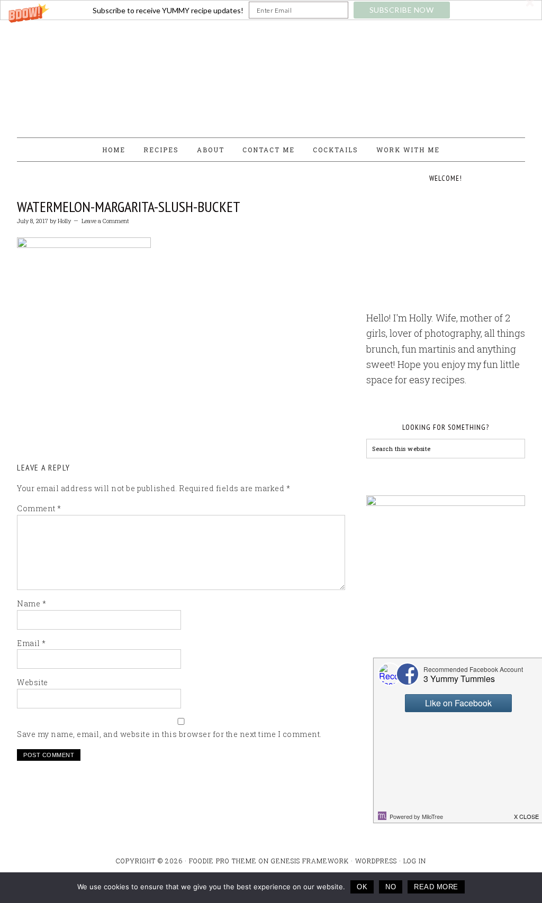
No (390, 887)
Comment (39, 508)
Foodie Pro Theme (223, 860)
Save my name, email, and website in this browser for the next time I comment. (169, 734)
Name (31, 603)
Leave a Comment (105, 221)
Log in (414, 860)
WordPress (376, 860)
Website (32, 682)
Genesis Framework (310, 860)
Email (31, 643)
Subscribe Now (401, 9)
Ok (362, 887)
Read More (436, 887)
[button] (271, 10)
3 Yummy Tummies (271, 74)
